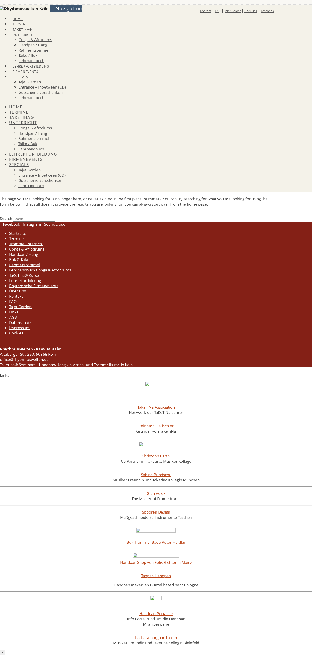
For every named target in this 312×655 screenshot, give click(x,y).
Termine (16, 238)
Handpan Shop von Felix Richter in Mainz (156, 562)
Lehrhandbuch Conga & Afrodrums (40, 270)
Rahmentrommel (24, 264)
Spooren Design (156, 512)
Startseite (17, 233)
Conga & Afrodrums (26, 249)
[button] (66, 8)
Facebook (267, 11)
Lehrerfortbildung (25, 280)
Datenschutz (20, 322)
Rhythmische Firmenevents (33, 285)
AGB (13, 317)
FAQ (218, 11)
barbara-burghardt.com (156, 637)
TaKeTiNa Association (156, 407)
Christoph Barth (156, 456)
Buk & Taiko (19, 259)
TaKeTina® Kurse (24, 275)
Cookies (16, 333)
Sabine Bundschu (156, 474)
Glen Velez (156, 493)
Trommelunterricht (26, 243)
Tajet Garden (233, 11)
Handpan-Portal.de (156, 613)
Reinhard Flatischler (156, 425)
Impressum (19, 327)
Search (6, 218)
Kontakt (205, 11)
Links (13, 312)
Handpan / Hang (23, 254)
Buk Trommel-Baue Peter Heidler (156, 542)
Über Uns (250, 11)
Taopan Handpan (156, 575)
